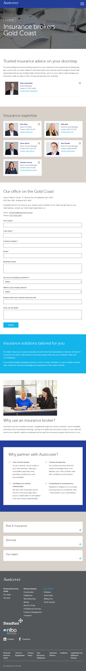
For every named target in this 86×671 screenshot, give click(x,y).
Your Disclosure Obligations (41, 655)
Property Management (33, 612)
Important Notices (53, 654)
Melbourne (48, 599)
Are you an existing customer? (20, 277)
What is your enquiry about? (15, 287)
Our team (7, 595)
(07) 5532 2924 (16, 215)
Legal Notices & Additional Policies (77, 655)
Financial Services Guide (10, 590)
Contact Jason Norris (27, 151)
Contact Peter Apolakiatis (28, 91)
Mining (26, 602)
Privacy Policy (30, 654)
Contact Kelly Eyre (67, 132)
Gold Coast (48, 595)
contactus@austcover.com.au (21, 213)
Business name (9, 262)
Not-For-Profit (29, 605)
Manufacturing (29, 599)
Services (6, 598)
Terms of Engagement (19, 654)
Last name (12, 231)
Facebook (26, 639)
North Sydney (49, 602)
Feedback (63, 653)
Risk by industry (30, 589)
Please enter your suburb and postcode (19, 298)
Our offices (48, 589)
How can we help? (10, 308)
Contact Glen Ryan (26, 132)
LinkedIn (10, 639)
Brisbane (47, 592)
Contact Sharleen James (28, 170)
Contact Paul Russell (68, 151)
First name (12, 221)
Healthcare (28, 595)
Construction (29, 592)
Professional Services (32, 609)
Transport (28, 615)
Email (10, 251)
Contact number (14, 241)
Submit (11, 325)
